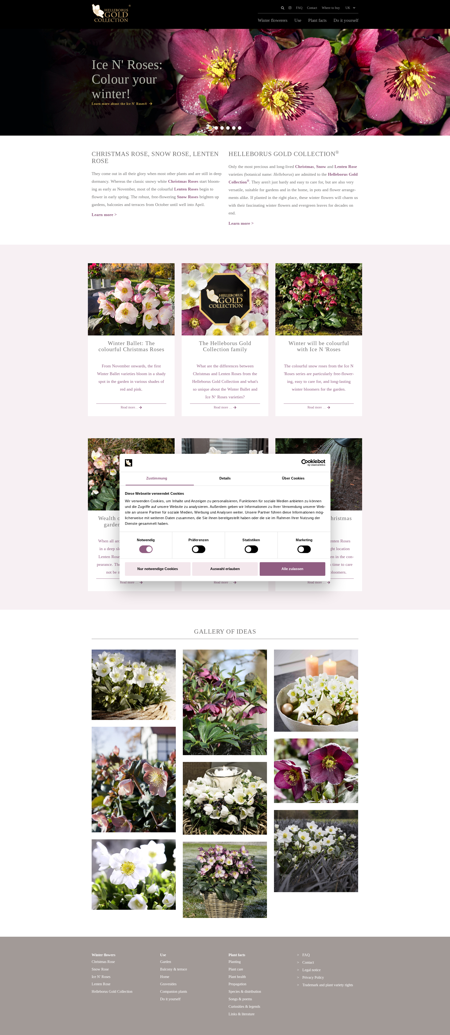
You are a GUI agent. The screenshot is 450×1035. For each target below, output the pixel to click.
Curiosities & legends (244, 1006)
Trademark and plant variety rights (327, 985)
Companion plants (173, 991)
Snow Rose (100, 969)
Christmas (304, 166)
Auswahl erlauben (225, 569)
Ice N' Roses (101, 977)
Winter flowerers (272, 20)
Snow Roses (187, 196)
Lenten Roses (186, 189)
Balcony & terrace (173, 969)
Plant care (236, 969)
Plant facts (317, 20)
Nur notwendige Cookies (157, 569)
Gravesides (168, 984)
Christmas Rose (103, 962)
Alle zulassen (292, 569)
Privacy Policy (313, 977)
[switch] (198, 549)
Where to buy (331, 8)
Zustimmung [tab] (156, 478)
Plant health (237, 977)
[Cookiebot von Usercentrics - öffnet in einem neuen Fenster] (304, 462)
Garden (165, 962)
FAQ (299, 8)
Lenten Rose (345, 166)
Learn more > (104, 214)
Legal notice (311, 970)
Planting (235, 962)
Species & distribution (245, 991)
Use (297, 20)
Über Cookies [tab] (293, 478)
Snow (321, 166)
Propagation (237, 984)
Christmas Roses (183, 181)
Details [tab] (225, 478)
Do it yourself (346, 20)
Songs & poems (240, 999)
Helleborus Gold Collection (112, 991)
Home (164, 977)
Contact (312, 8)
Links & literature (242, 1014)
